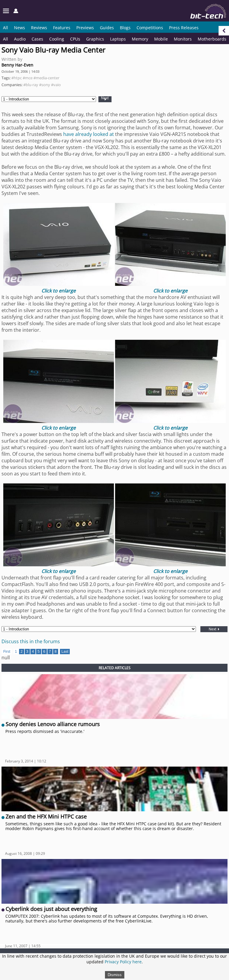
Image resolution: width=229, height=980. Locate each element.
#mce (28, 77)
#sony (44, 84)
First (6, 651)
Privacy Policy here (123, 962)
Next (105, 98)
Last (64, 651)
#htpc (16, 77)
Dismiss (115, 975)
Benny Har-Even (17, 65)
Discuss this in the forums (30, 641)
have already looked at (88, 134)
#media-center (46, 77)
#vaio (56, 84)
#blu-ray (30, 84)
